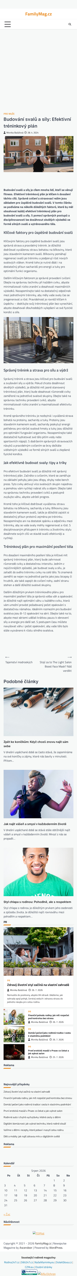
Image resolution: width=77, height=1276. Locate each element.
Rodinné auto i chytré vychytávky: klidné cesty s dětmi (32, 1117)
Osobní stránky (43, 1267)
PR (8, 980)
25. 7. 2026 (58, 1057)
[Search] (70, 24)
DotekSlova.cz (64, 1262)
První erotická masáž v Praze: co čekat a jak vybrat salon (48, 1052)
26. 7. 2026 (37, 990)
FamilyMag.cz (38, 13)
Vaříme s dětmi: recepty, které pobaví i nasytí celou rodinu (34, 1130)
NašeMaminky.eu (45, 1262)
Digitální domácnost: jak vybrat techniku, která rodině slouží (35, 1123)
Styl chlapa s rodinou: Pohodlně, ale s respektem (37, 902)
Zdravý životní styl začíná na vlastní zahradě (38, 984)
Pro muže (9, 113)
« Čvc (7, 1214)
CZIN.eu (29, 1267)
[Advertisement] (38, 71)
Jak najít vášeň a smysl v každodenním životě (35, 824)
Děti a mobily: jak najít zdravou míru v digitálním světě (32, 1136)
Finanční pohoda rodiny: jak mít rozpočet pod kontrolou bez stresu (48, 1016)
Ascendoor (26, 1247)
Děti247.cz (27, 1262)
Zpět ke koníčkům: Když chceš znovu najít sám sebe (36, 744)
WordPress (55, 1247)
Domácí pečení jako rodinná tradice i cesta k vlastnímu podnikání (49, 1034)
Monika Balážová (14, 132)
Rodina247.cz (12, 1262)
